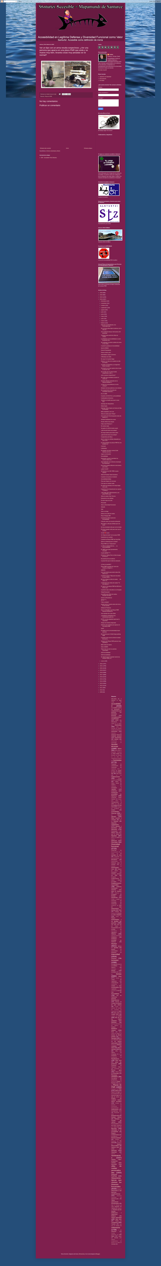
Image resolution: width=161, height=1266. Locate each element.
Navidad (113, 1038)
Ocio (120, 1049)
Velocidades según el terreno (108, 354)
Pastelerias (113, 1065)
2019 (101, 670)
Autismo (116, 739)
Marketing (113, 1022)
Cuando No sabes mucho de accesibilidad (108, 518)
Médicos (116, 1025)
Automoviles (114, 742)
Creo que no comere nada (107, 483)
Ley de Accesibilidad (116, 992)
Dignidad (114, 836)
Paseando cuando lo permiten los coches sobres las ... (109, 459)
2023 (101, 299)
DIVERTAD (113, 850)
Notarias (113, 1044)
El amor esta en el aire (106, 500)
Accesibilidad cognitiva (116, 707)
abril (102, 318)
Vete (102, 509)
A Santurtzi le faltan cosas (116, 700)
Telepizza (119, 1208)
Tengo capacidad (116, 1217)
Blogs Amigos (116, 753)
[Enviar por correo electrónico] (63, 94)
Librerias (117, 1001)
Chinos (116, 781)
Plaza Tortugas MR (106, 515)
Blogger (98, 1254)
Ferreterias (113, 902)
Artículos (118, 729)
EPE (116, 875)
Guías (117, 916)
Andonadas (118, 725)
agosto (103, 309)
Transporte (114, 1222)
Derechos (114, 829)
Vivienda (116, 1237)
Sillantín (103, 507)
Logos (119, 1011)
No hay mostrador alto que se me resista (111, 527)
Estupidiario (114, 894)
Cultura (113, 810)
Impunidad (115, 954)
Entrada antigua (88, 148)
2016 (101, 676)
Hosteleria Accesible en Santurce (116, 940)
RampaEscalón (115, 1115)
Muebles (113, 1035)
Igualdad (116, 947)
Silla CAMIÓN (104, 647)
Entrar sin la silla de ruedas (108, 513)
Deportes (116, 821)
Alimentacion (114, 721)
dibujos (113, 832)
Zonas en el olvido (115, 1242)
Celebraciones (115, 776)
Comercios (114, 791)
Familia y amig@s (115, 899)
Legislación (113, 989)
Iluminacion (113, 952)
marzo (103, 320)
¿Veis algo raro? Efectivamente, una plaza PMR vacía (110, 493)
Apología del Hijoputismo (107, 403)
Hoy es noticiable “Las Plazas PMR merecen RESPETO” (110, 610)
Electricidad (116, 856)
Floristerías (113, 905)
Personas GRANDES (114, 1075)
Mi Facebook (103, 78)
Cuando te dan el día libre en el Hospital (111, 590)
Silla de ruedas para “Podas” (108, 413)
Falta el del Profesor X (106, 424)
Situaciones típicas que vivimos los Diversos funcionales (116, 1182)
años (117, 726)
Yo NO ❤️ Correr (105, 533)
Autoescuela (114, 740)
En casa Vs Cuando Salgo (107, 359)
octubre (103, 305)
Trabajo (117, 1220)
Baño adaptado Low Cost (107, 411)
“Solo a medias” (105, 602)
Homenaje (118, 935)
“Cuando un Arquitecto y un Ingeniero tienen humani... (110, 365)
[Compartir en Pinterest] (70, 94)
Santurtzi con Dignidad (105, 76)
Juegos (113, 979)
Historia (113, 934)
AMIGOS (103, 570)
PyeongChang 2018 (116, 1111)
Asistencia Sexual (115, 734)
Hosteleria (114, 937)
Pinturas (113, 1081)
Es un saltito (104, 393)
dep (120, 819)
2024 (101, 297)
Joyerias (117, 978)
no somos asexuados (116, 1042)
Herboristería (114, 930)
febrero (103, 323)
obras (112, 1047)
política (117, 1090)
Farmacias (113, 900)
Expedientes (114, 897)
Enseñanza (113, 872)
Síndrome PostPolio (114, 1175)
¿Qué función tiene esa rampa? (109, 430)
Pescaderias (114, 1078)
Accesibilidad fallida (106, 479)
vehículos (113, 1231)
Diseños (113, 839)
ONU (116, 1050)
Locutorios (116, 1009)
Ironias (118, 974)
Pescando (103, 502)
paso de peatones (116, 1062)
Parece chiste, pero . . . (106, 352)
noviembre (104, 303)
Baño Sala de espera (106, 644)
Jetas (119, 976)
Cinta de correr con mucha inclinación (110, 521)
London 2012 (115, 1014)
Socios (118, 1188)
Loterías (113, 1015)
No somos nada (105, 426)
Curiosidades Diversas (115, 812)
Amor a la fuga (104, 511)
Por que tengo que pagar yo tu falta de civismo (116, 1095)
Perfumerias (116, 1068)
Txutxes (118, 1225)
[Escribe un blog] (64, 94)
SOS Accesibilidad (105, 652)
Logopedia (113, 1011)
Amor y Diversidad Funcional (108, 505)
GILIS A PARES (105, 348)
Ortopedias (113, 1054)
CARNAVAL (104, 448)
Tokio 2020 (118, 1219)
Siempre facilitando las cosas (108, 419)
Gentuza (113, 913)
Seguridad (114, 1152)
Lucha (119, 1016)
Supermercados (115, 1198)
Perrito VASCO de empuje (107, 421)
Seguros (113, 1153)
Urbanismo (115, 1228)
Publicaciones (115, 1109)
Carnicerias (114, 767)
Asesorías (113, 733)
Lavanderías (114, 984)
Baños (119, 748)
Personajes (116, 1073)
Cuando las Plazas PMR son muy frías (110, 539)
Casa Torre (118, 773)
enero (102, 661)
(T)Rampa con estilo (106, 356)
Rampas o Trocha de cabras (116, 1120)
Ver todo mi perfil (102, 70)
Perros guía (118, 1071)
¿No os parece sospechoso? (108, 375)
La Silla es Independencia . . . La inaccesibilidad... (109, 546)
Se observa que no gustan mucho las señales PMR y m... (110, 657)
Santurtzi (114, 1150)
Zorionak (113, 1244)
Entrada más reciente (45, 148)
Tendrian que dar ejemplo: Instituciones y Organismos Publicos (116, 1213)
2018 (101, 672)
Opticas (113, 1052)
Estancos (117, 892)
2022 (101, 663)
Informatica (113, 968)
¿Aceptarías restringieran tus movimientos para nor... (108, 616)
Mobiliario (113, 1027)
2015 (101, 679)
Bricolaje (113, 755)
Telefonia (113, 1208)
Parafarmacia (114, 1057)
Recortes (114, 1128)
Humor (114, 944)
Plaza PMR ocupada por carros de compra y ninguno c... (109, 567)
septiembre (104, 307)
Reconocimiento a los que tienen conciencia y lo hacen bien (116, 1125)
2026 (101, 292)
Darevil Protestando (106, 350)
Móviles (118, 1033)
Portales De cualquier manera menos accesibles (116, 1100)
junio (102, 314)
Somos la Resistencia (106, 597)
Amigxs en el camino (116, 723)
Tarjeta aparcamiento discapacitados (115, 1202)
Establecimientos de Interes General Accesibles (116, 880)
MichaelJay (82, 1254)
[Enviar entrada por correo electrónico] (60, 94)
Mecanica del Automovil (116, 1023)
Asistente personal (116, 736)
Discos (112, 837)
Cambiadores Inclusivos (107, 398)
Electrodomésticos (115, 858)
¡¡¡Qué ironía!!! (104, 469)
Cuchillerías (116, 808)
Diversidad (114, 842)
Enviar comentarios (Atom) (53, 151)
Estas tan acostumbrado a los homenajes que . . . (108, 325)
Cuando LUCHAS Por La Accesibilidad (111, 396)
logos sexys (117, 1012)
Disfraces (114, 840)
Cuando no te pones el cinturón (109, 477)
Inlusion (113, 970)
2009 (101, 692)
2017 (101, 674)
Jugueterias (114, 981)
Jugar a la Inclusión (106, 454)
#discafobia (113, 698)
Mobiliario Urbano (114, 1029)
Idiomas (119, 946)
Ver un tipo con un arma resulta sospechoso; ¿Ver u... (109, 372)
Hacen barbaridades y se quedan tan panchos (116, 920)
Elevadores (114, 859)
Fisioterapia (114, 903)
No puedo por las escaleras (108, 558)
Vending (113, 1233)
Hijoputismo (114, 932)
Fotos (120, 910)
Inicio (67, 148)
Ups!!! (102, 628)
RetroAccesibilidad (116, 1138)
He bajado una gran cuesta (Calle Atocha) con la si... (109, 451)
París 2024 (118, 1060)
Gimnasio (119, 913)
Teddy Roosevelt (105, 592)
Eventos (113, 896)
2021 (101, 666)
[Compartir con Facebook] (68, 94)
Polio (120, 1089)
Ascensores (114, 731)
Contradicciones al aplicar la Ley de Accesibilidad (116, 804)
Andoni (111, 54)
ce (116, 775)
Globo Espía (104, 406)
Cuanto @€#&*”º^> (106, 553)
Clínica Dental (115, 783)
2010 (101, 690)
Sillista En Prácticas (106, 607)
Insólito (119, 972)
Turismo (113, 1224)
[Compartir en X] (66, 94)
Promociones (114, 1106)
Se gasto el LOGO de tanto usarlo (109, 428)
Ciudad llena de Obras (106, 437)
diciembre (103, 301)
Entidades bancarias (116, 873)
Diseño (118, 837)
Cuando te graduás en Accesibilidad (110, 346)
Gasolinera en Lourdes (107, 537)
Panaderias (113, 1055)
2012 (101, 685)
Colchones (113, 786)
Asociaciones (118, 737)
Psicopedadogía (114, 1107)
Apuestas (113, 728)
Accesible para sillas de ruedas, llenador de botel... (109, 595)
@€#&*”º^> (104, 600)
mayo (102, 316)
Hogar (112, 935)
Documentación (114, 851)
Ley (118, 990)
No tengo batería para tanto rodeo (109, 432)
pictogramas (114, 1079)
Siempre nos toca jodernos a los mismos (111, 388)
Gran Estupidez (117, 914)
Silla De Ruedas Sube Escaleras (109, 474)
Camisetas (117, 760)
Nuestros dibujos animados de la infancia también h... (109, 381)
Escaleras (113, 877)
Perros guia (116, 1070)
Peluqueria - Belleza (116, 1067)
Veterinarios (113, 1234)
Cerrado (119, 780)
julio (102, 312)
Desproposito (114, 831)
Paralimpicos (115, 1059)
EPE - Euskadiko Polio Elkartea (49, 157)
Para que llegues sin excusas (108, 481)
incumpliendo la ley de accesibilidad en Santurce (116, 966)
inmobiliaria (113, 972)
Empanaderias (114, 861)
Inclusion (115, 960)
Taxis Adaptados (115, 1206)
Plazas (120, 1083)
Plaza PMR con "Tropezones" (108, 543)
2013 (101, 683)
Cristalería (119, 806)
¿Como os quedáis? (106, 564)
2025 (101, 294)
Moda (112, 1031)
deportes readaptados (115, 823)
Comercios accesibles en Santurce (116, 794)
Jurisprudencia (114, 982)
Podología (113, 1089)
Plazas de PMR (48, 96)
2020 (101, 668)
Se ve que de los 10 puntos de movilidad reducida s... (108, 391)
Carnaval (103, 446)
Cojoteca (113, 784)
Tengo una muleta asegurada (108, 622)
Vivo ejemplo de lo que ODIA (108, 613)
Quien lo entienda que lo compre (109, 541)
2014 (101, 681)
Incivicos (113, 958)
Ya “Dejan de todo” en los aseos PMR (110, 535)
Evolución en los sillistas (107, 498)
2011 (101, 687)
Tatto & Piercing (115, 1205)
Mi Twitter (102, 80)
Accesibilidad (104, 456)
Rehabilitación (114, 1136)
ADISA (116, 720)
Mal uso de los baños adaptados (116, 1019)
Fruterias (117, 911)
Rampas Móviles (116, 1117)
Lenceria (113, 990)
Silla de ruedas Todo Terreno (108, 496)
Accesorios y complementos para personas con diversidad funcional (116, 712)
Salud (120, 1142)
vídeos (119, 1236)
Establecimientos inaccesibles (116, 884)
